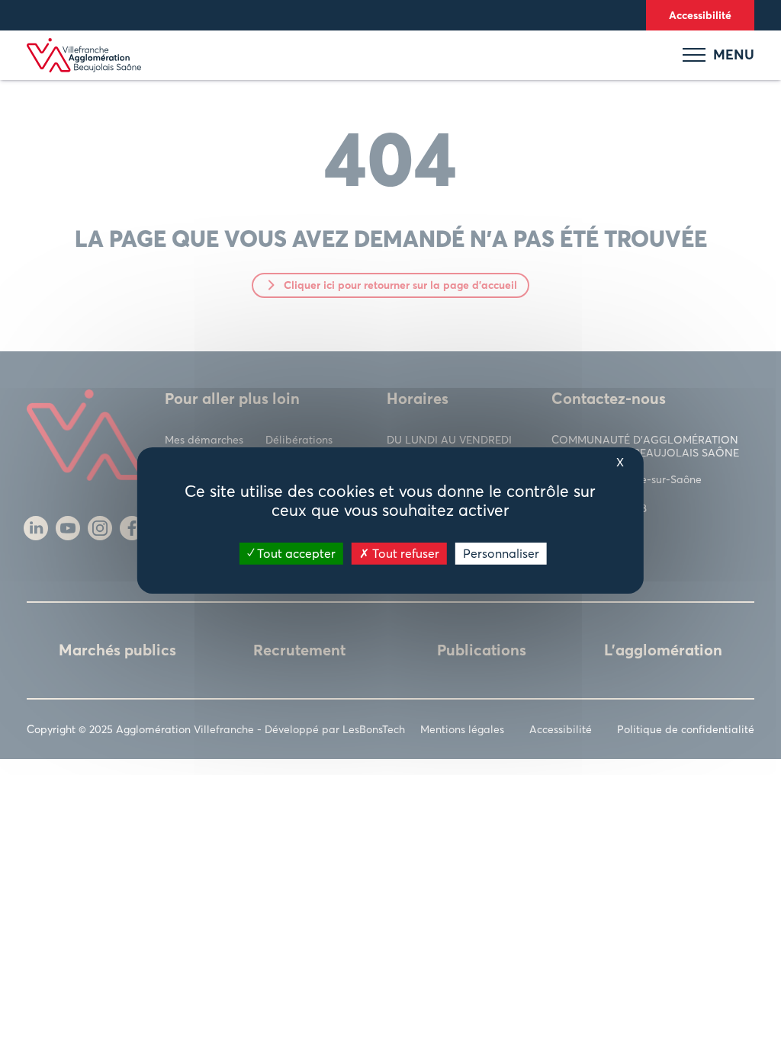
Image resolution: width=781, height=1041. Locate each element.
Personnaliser (501, 553)
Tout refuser (404, 553)
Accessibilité (700, 14)
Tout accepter (295, 553)
